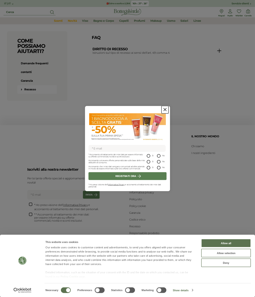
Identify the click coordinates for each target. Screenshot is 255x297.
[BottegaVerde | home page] (127, 12)
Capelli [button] (124, 20)
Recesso (30, 89)
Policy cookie (137, 206)
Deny (226, 262)
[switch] (100, 290)
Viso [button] (85, 20)
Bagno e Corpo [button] (103, 20)
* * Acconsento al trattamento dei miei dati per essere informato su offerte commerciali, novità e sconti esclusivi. (61, 217)
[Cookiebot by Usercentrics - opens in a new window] (22, 290)
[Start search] (52, 12)
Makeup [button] (156, 20)
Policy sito (135, 199)
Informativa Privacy (116, 184)
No (163, 155)
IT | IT (7, 3)
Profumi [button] (139, 20)
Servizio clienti (240, 3)
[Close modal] (165, 109)
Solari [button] (184, 20)
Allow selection (226, 252)
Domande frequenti (34, 63)
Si (153, 155)
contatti (26, 72)
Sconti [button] (58, 20)
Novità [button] (72, 20)
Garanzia (27, 80)
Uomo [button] (171, 20)
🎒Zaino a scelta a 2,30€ (118, 3)
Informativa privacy (141, 192)
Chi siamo (197, 146)
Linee (197, 20)
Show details (181, 290)
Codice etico (137, 219)
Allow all (226, 243)
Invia (89, 194)
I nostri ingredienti (203, 153)
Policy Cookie (69, 276)
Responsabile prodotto (144, 233)
